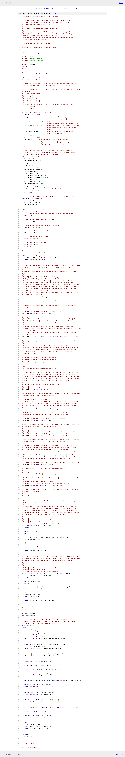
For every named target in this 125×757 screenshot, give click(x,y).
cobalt (20, 9)
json (121, 754)
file (55, 13)
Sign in (121, 3)
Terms (21, 754)
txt (117, 754)
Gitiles (11, 754)
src (72, 9)
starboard (79, 9)
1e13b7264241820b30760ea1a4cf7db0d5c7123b (49, 9)
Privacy (16, 754)
